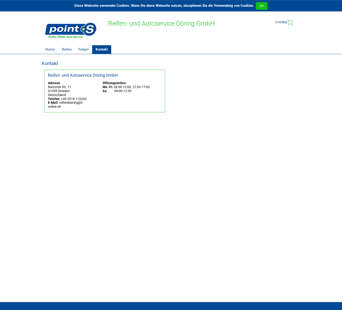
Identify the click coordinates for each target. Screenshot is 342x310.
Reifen (67, 49)
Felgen (83, 49)
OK (261, 6)
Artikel (281, 22)
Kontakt (102, 49)
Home (50, 49)
